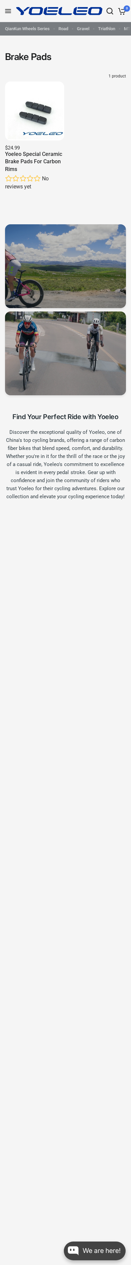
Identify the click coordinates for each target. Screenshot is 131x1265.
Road (63, 28)
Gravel (83, 28)
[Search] (110, 11)
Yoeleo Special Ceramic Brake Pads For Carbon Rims (33, 161)
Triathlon (106, 28)
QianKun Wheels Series (27, 28)
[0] (121, 11)
